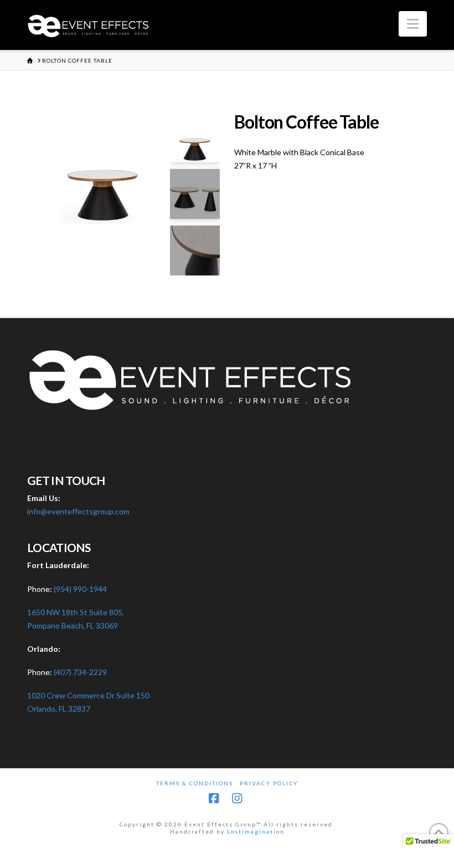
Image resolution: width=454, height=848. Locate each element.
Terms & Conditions (194, 783)
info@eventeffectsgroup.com (78, 511)
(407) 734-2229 (80, 672)
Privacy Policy (269, 783)
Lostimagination (256, 831)
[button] (413, 24)
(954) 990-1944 (80, 589)
